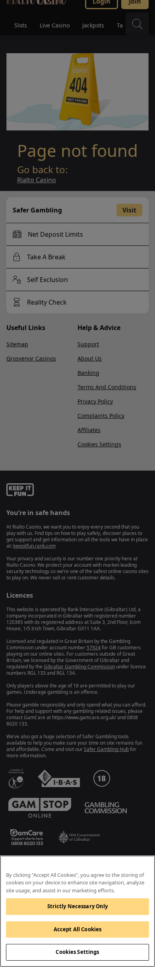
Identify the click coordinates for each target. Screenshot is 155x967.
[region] (77, 911)
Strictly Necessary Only (77, 906)
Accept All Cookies (77, 929)
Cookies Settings (77, 951)
